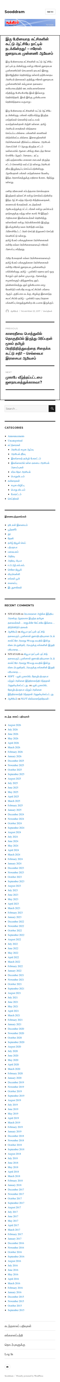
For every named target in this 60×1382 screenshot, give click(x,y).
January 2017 (14, 1238)
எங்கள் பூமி (14, 578)
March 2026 (14, 747)
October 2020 (15, 1037)
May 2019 (13, 1113)
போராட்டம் (16, 494)
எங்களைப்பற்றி (14, 1335)
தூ (9, 533)
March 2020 (14, 1068)
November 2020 (16, 1033)
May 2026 (13, 738)
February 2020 (15, 1073)
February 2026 (15, 751)
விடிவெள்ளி (14, 574)
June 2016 (13, 1269)
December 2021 (16, 975)
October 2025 (15, 769)
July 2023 (13, 890)
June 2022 (13, 948)
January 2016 (14, 1292)
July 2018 (13, 1158)
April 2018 (13, 1171)
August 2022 (14, 939)
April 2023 (13, 903)
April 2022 (13, 957)
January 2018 (14, 1185)
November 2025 (16, 765)
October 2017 (15, 1198)
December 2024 (16, 814)
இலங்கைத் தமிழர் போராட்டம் (26, 458)
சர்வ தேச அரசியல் (21, 471)
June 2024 (13, 841)
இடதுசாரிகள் (15, 587)
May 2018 (13, 1167)
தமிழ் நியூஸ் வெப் (17, 542)
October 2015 (15, 1305)
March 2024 (14, 854)
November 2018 (16, 1140)
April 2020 (13, 1064)
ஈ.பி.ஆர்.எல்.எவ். (16, 565)
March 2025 (14, 800)
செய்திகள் (47, 311)
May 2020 (13, 1060)
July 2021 (13, 997)
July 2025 (13, 783)
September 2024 (16, 827)
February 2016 (15, 1287)
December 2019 (16, 1082)
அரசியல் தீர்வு (18, 454)
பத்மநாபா (12, 547)
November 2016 (16, 1247)
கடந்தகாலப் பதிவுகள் (18, 1326)
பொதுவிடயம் (18, 476)
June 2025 (13, 787)
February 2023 (15, 912)
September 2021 (16, 988)
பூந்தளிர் (12, 529)
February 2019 (15, 1127)
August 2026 (14, 725)
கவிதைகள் (14, 480)
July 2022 (13, 943)
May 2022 (13, 952)
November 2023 (16, 872)
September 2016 (16, 1256)
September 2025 (16, 774)
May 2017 (13, 1220)
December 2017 (16, 1189)
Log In (9, 1354)
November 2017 (16, 1194)
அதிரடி (11, 556)
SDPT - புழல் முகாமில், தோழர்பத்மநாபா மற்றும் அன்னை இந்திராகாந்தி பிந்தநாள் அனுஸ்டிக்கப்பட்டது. (29, 681)
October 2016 (15, 1252)
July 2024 (13, 836)
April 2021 (13, 1010)
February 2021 (15, 1019)
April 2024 (13, 850)
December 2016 (16, 1243)
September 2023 (16, 881)
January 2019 (14, 1131)
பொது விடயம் (18, 489)
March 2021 (14, 1015)
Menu (50, 11)
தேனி (11, 538)
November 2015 (16, 1301)
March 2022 (14, 961)
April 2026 (13, 742)
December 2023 (16, 867)
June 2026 (13, 734)
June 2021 (13, 1001)
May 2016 (13, 1274)
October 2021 (15, 984)
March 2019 (14, 1122)
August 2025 (14, 778)
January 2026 (14, 756)
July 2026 (13, 729)
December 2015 (16, 1296)
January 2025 (14, 809)
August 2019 (14, 1100)
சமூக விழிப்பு (17, 485)
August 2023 (14, 885)
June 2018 (13, 1162)
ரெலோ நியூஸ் (15, 569)
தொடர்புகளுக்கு (15, 1345)
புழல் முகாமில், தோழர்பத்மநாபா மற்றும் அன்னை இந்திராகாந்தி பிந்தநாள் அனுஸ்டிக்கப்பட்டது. (31, 690)
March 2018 (14, 1176)
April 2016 (13, 1278)
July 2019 (13, 1104)
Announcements (16, 436)
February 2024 (15, 859)
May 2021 (13, 1006)
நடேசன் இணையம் (18, 525)
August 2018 (14, 1153)
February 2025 (15, 805)
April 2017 (13, 1225)
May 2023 (13, 899)
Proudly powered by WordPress (29, 1375)
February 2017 (15, 1234)
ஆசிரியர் (14, 311)
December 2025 (16, 760)
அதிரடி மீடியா (15, 560)
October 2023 (15, 876)
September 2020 (16, 1042)
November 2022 (16, 926)
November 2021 (16, 979)
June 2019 (13, 1109)
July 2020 (13, 1051)
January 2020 (14, 1077)
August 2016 (14, 1261)
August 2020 (14, 1046)
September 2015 (16, 1310)
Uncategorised (15, 440)
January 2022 (14, 970)
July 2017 (13, 1211)
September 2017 (16, 1202)
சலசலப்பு (12, 583)
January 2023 (14, 917)
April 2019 (13, 1118)
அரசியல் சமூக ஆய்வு (22, 449)
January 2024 (14, 863)
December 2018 (16, 1135)
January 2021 (14, 1024)
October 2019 (15, 1091)
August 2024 (14, 832)
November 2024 (16, 818)
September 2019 (16, 1095)
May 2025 (13, 792)
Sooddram (15, 12)
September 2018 (16, 1149)
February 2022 (15, 966)
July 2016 (13, 1265)
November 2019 (16, 1086)
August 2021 (14, 993)
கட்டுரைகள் (14, 445)
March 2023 (14, 908)
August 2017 (14, 1207)
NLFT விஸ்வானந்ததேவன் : (35, 698)
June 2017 (13, 1216)
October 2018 (15, 1144)
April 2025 (13, 796)
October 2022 (15, 930)
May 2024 (13, 845)
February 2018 (15, 1180)
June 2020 (13, 1055)
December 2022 (16, 921)
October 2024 (15, 823)
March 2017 (14, 1229)
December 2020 (16, 1028)
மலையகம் (13, 551)
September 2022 (16, 934)
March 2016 (14, 1283)
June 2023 (13, 894)
